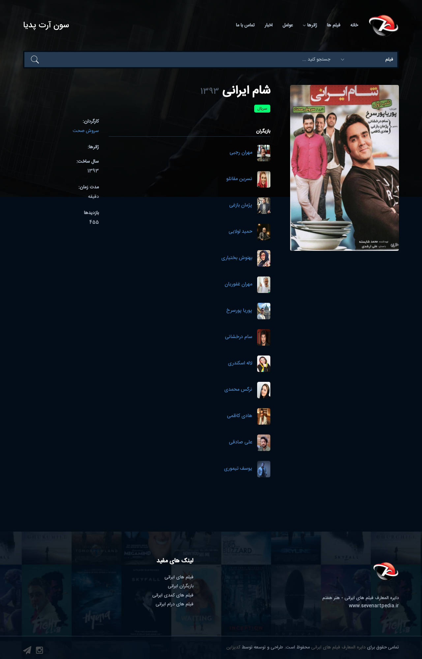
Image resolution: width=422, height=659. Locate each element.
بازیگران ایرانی (181, 586)
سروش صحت (86, 131)
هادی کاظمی (239, 416)
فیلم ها (334, 25)
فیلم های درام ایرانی (175, 604)
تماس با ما (245, 25)
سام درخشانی (238, 337)
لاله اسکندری (240, 363)
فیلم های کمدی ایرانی (173, 595)
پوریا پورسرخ (239, 311)
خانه (354, 25)
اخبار (269, 25)
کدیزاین (233, 647)
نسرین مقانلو (239, 179)
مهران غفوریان (238, 284)
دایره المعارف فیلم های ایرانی (338, 647)
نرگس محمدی (238, 390)
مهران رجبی (240, 153)
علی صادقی (240, 442)
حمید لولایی (240, 232)
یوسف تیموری (238, 469)
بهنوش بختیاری (236, 258)
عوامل (288, 25)
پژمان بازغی (240, 205)
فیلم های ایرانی (179, 577)
